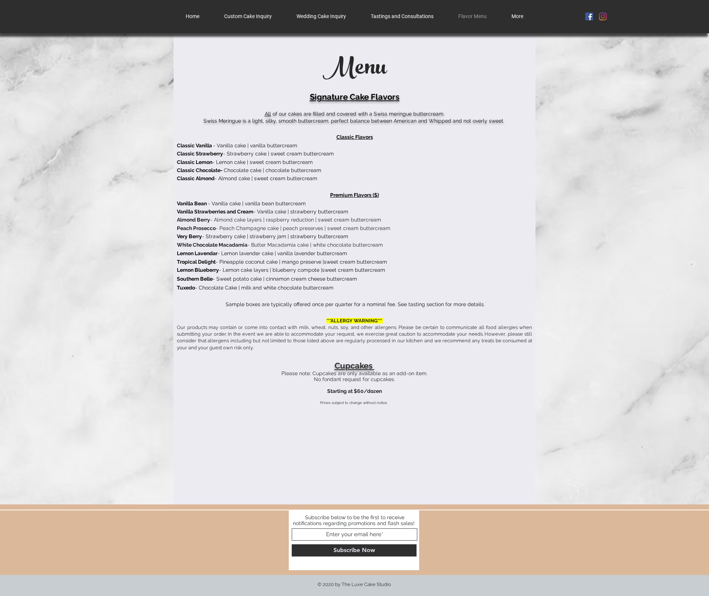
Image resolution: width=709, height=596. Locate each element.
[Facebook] (589, 16)
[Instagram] (603, 16)
